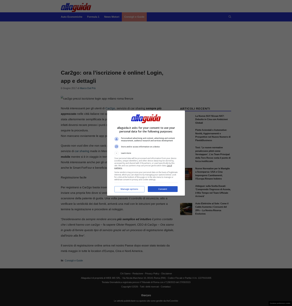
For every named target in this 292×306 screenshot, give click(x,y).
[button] (146, 153)
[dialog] (146, 153)
